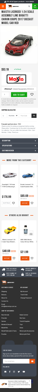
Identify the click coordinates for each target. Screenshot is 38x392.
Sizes (21, 327)
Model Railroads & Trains (9, 331)
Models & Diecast (6, 324)
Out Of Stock (6, 203)
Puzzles (3, 334)
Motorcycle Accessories (27, 331)
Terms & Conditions (14, 388)
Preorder (4, 318)
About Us (4, 298)
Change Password (26, 298)
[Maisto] (16, 78)
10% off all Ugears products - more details (20, 1)
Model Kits (4, 327)
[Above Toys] (15, 6)
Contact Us (4, 301)
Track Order (24, 294)
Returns (3, 294)
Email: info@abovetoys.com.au (8, 305)
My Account (24, 291)
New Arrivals (5, 315)
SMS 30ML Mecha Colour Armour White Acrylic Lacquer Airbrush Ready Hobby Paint (27, 241)
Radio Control (24, 315)
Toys (21, 324)
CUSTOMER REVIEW (8, 150)
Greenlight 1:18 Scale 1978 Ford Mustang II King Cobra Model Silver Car (9, 186)
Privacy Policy (26, 388)
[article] (9, 186)
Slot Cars (22, 318)
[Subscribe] (32, 361)
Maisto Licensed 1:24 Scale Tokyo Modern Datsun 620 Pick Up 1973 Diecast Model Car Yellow (9, 241)
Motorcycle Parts (25, 334)
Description (6, 140)
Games (3, 321)
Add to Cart (19, 94)
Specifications (7, 145)
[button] (32, 94)
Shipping (4, 291)
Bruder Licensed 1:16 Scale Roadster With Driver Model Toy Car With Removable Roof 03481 (27, 186)
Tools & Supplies (25, 321)
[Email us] (5, 372)
